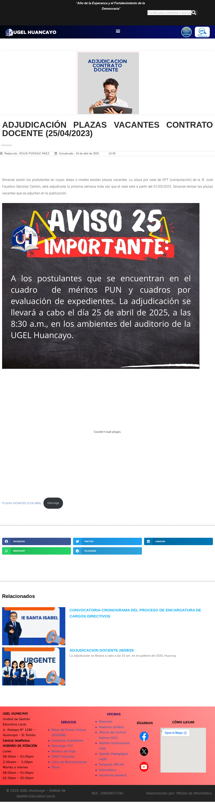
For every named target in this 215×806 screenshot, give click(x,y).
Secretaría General (113, 775)
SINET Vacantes (63, 756)
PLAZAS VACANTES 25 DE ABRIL (21, 503)
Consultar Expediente (67, 740)
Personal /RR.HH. (112, 764)
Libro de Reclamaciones (69, 762)
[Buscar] (194, 12)
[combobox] (169, 12)
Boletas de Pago (64, 751)
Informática (107, 770)
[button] (118, 30)
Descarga (53, 503)
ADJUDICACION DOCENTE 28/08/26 (101, 650)
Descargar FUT (62, 746)
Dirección (105, 722)
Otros (56, 767)
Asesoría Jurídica (111, 727)
